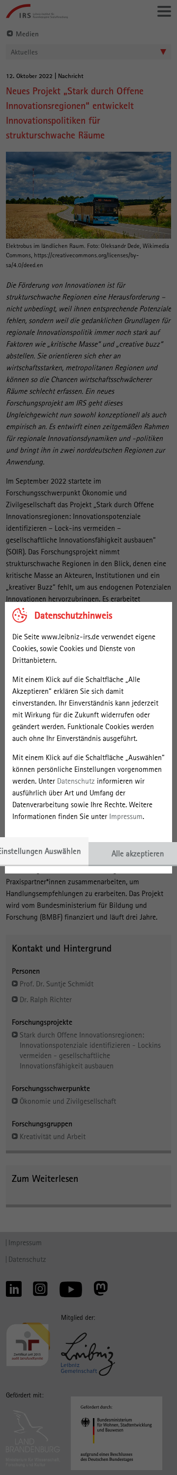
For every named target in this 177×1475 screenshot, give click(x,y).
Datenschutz (76, 781)
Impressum (126, 816)
